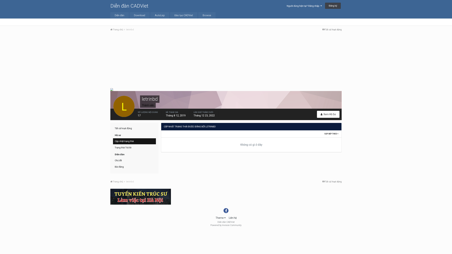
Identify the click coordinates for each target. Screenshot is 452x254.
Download (139, 15)
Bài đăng (119, 166)
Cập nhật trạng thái (124, 141)
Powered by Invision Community (226, 225)
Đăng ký (333, 5)
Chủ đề (118, 160)
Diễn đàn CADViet (129, 6)
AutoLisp (160, 15)
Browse (207, 15)
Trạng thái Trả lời (123, 147)
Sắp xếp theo (330, 134)
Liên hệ (233, 217)
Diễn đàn (119, 15)
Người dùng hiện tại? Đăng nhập (303, 6)
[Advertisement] (226, 60)
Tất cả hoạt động (123, 128)
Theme (220, 217)
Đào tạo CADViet (183, 15)
